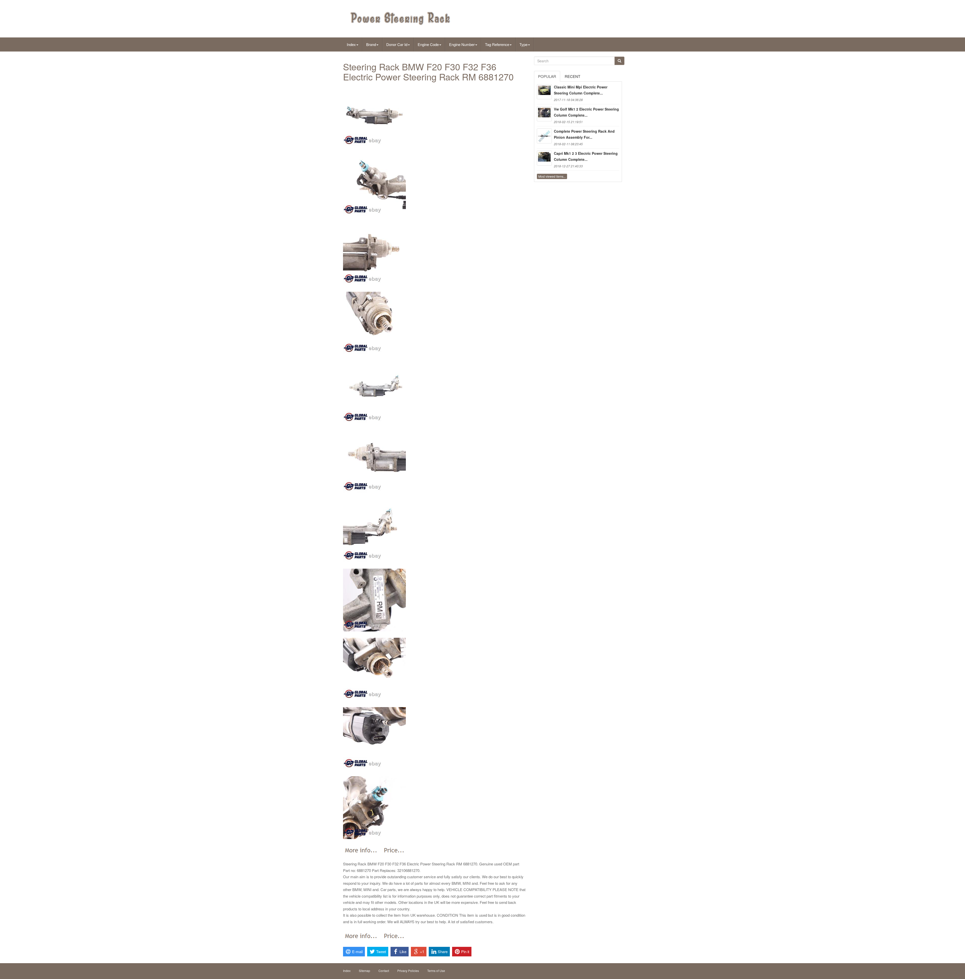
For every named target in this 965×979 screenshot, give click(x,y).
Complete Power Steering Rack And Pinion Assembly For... (584, 134)
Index (351, 44)
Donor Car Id (396, 44)
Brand (371, 44)
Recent (572, 76)
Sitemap (364, 970)
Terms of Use (436, 970)
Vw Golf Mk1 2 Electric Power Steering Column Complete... (586, 112)
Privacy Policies (408, 970)
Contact (383, 970)
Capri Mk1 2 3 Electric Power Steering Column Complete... (586, 156)
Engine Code (428, 44)
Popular (547, 76)
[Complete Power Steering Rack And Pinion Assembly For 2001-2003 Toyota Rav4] (544, 135)
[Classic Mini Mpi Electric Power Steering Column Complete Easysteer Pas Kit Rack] (544, 91)
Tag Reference (497, 44)
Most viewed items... (552, 176)
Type (523, 44)
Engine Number (462, 44)
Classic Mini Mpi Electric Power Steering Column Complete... (580, 89)
